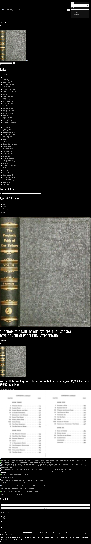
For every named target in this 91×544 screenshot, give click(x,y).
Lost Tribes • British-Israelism (9, 138)
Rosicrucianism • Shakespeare (9, 165)
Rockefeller (5, 163)
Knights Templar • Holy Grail (9, 134)
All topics (5, 74)
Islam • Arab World (7, 131)
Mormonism (5, 139)
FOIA (3, 208)
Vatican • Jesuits (6, 182)
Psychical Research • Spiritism (9, 162)
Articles (4, 203)
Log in (72, 17)
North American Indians (8, 153)
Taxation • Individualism (8, 175)
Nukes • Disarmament (7, 155)
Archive (1, 513)
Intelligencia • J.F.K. (7, 129)
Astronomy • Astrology (7, 81)
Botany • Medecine (7, 88)
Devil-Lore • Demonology (8, 101)
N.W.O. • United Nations (8, 146)
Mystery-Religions (7, 143)
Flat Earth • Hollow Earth (8, 113)
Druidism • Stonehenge (8, 103)
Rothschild (5, 167)
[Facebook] (1, 29)
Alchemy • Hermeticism (8, 76)
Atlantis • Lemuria (7, 82)
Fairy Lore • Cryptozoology (8, 110)
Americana (5, 77)
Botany (4, 206)
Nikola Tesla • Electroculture (9, 150)
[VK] (4, 29)
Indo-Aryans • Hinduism (8, 127)
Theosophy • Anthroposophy (9, 177)
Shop (85, 460)
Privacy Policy (11, 513)
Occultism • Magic (6, 156)
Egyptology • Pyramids (7, 105)
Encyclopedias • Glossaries (8, 107)
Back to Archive (11, 389)
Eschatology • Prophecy (8, 108)
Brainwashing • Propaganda (9, 89)
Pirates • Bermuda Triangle (8, 158)
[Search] (87, 5)
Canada (4, 93)
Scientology (5, 169)
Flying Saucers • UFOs (7, 117)
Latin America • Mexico (8, 136)
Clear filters (2, 65)
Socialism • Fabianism (7, 172)
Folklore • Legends (7, 119)
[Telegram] (5, 29)
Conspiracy (5, 98)
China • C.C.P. (5, 94)
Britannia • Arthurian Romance (9, 91)
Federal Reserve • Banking (8, 112)
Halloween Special (7, 124)
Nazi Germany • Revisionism (9, 148)
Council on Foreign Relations (9, 100)
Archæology (5, 79)
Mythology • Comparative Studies (10, 144)
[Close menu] (72, 3)
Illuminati (5, 126)
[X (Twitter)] (2, 29)
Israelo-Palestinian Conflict (9, 132)
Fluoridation (5, 115)
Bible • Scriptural (6, 86)
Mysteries (5, 141)
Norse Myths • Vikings (7, 151)
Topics (72, 8)
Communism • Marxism (8, 96)
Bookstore (5, 513)
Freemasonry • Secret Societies (9, 122)
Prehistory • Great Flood (8, 160)
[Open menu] (68, 10)
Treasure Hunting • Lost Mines (9, 181)
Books (4, 204)
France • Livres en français (8, 120)
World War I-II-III (6, 184)
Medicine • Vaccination (7, 210)
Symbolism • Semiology (8, 174)
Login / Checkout (3, 389)
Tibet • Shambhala (7, 179)
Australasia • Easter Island (8, 84)
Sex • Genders (6, 170)
